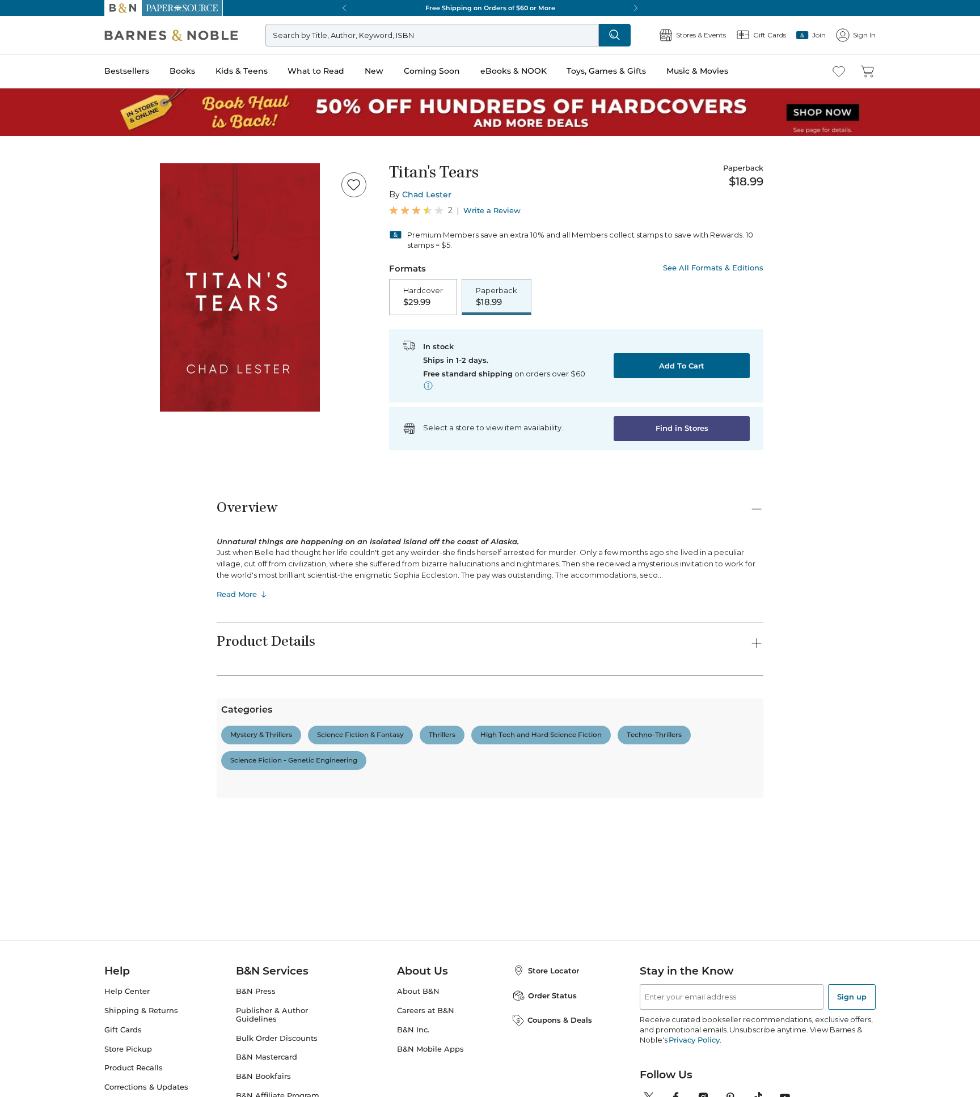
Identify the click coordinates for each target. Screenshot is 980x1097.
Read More (237, 594)
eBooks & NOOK (513, 71)
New (374, 71)
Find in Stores (682, 428)
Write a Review (492, 210)
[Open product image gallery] (239, 287)
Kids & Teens (242, 71)
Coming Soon (432, 71)
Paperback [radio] (496, 296)
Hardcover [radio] (423, 296)
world (401, 991)
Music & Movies (697, 71)
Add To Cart (681, 365)
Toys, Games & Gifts (606, 71)
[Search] (615, 35)
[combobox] (371, 938)
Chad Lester (426, 194)
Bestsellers (126, 71)
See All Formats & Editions (713, 268)
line (367, 991)
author (235, 991)
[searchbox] (256, 938)
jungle (276, 991)
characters (324, 991)
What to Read (316, 71)
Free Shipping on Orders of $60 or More (490, 8)
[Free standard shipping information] (428, 385)
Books (182, 71)
